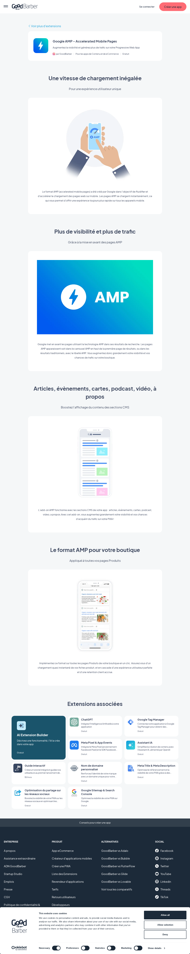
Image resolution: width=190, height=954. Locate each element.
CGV (7, 897)
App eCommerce (63, 850)
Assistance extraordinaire (19, 858)
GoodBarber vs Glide (114, 874)
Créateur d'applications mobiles (72, 858)
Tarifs (55, 889)
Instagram (166, 858)
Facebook (166, 850)
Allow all (165, 915)
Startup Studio (13, 874)
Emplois (9, 881)
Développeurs (61, 904)
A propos (9, 850)
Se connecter (147, 6)
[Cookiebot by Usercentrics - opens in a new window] (19, 948)
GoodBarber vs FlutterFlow (118, 866)
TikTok (164, 897)
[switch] (85, 948)
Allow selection (165, 925)
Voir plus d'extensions (46, 26)
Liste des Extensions (64, 874)
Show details (154, 948)
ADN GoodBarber (15, 866)
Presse (8, 889)
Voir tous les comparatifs (116, 889)
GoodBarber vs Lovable (116, 881)
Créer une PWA (61, 866)
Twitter (164, 866)
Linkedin (165, 881)
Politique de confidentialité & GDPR (22, 906)
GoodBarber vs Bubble (115, 858)
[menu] (6, 6)
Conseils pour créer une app (95, 822)
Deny (165, 934)
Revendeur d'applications (68, 881)
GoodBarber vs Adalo (114, 850)
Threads (165, 889)
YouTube (165, 874)
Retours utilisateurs (64, 897)
